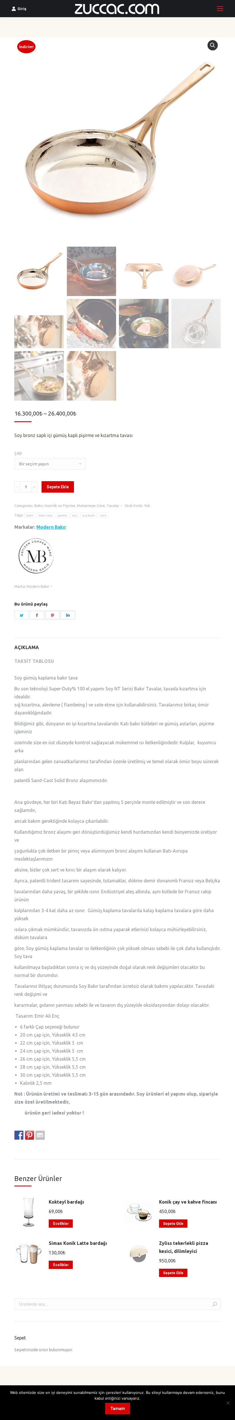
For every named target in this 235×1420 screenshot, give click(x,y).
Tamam (117, 1408)
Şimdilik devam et (118, 735)
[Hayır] (228, 1403)
